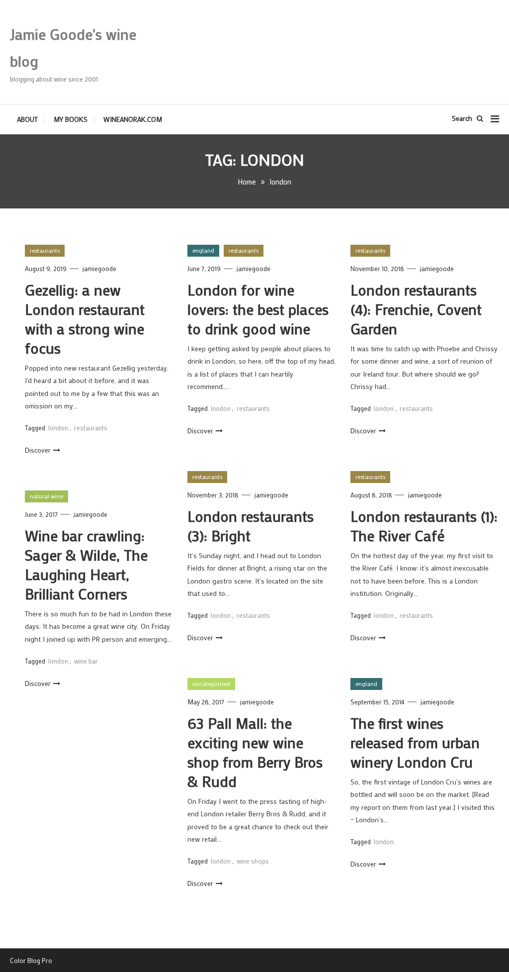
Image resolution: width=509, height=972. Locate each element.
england (203, 250)
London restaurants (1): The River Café (424, 525)
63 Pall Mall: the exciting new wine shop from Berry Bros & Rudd (255, 752)
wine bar (86, 661)
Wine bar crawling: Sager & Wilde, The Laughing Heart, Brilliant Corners (86, 564)
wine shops (253, 861)
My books (70, 119)
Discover (38, 450)
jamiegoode (99, 268)
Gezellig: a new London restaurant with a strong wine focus (85, 319)
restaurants (45, 250)
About (27, 119)
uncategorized (211, 683)
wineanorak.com (132, 119)
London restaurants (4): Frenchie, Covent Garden (416, 309)
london (58, 427)
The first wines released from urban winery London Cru (415, 742)
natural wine (46, 496)
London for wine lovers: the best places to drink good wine (258, 309)
